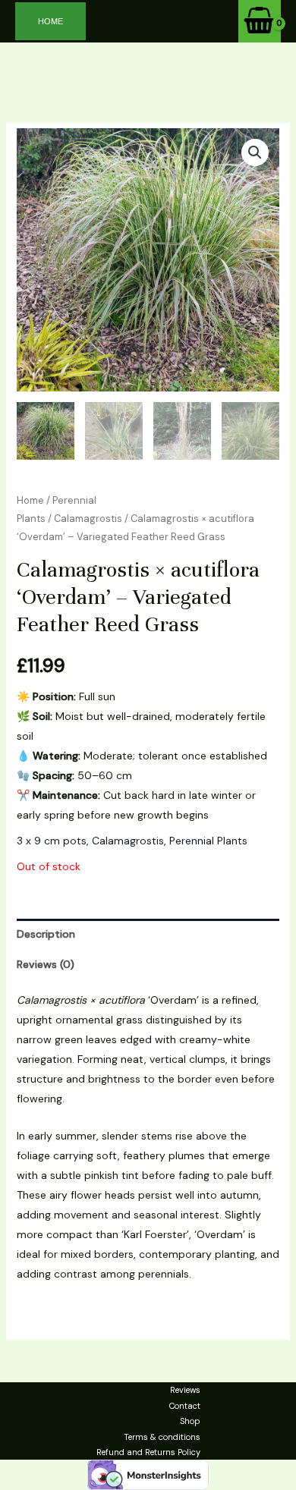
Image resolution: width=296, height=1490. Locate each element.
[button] (50, 21)
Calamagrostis (88, 518)
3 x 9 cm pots (52, 840)
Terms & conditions (162, 1437)
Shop (190, 1421)
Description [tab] (46, 934)
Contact (184, 1405)
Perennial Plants (208, 840)
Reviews (185, 1390)
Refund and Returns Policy (148, 1452)
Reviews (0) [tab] (45, 964)
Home (30, 500)
